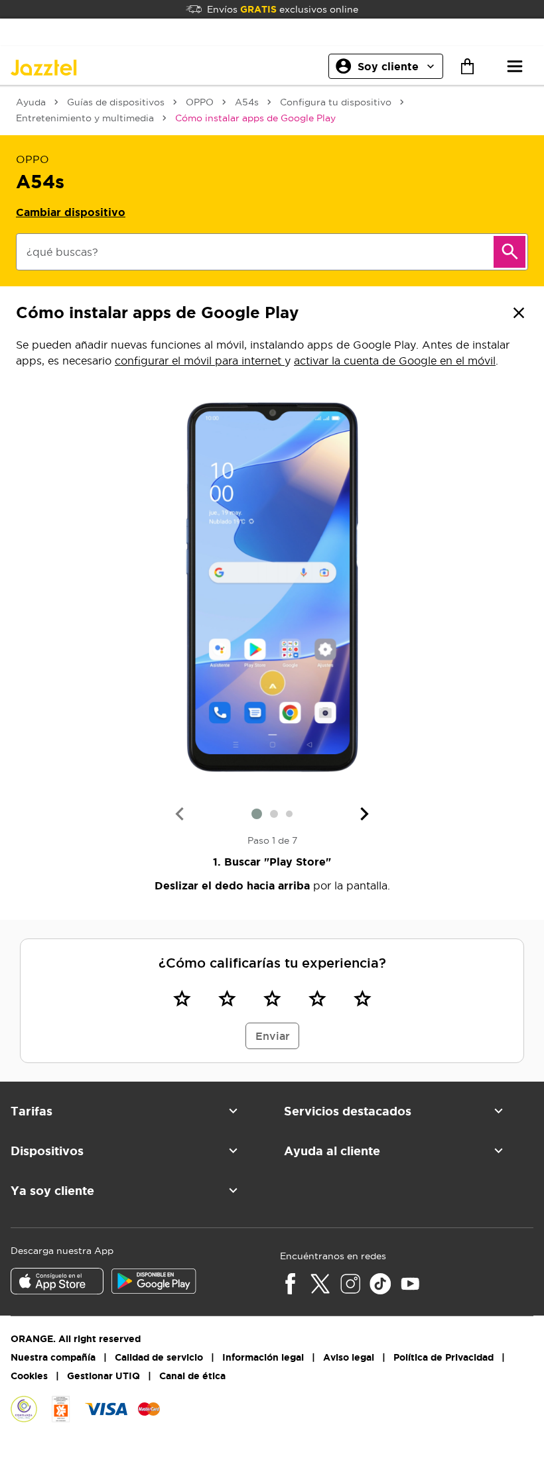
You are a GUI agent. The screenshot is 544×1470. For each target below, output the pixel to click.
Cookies (29, 1376)
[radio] (182, 998)
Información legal (263, 1357)
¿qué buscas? (62, 252)
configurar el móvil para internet (200, 361)
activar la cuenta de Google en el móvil (395, 361)
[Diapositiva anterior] (179, 814)
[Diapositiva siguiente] (365, 814)
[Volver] (519, 313)
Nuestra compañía (53, 1357)
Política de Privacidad (443, 1357)
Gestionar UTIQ (103, 1376)
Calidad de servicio (159, 1357)
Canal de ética (192, 1376)
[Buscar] (509, 252)
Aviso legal (348, 1357)
